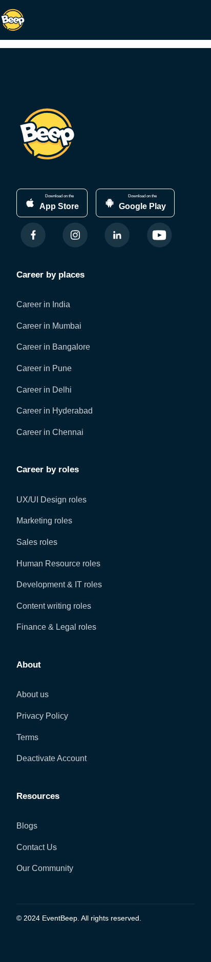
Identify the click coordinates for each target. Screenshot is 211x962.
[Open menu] (201, 20)
